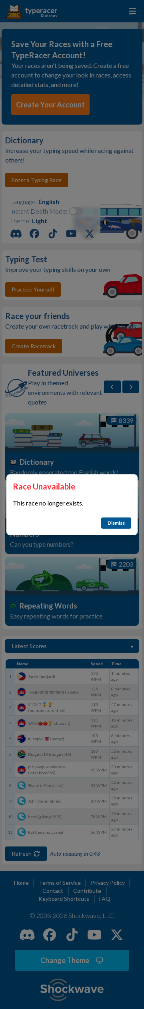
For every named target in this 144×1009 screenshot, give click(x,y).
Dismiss (116, 523)
